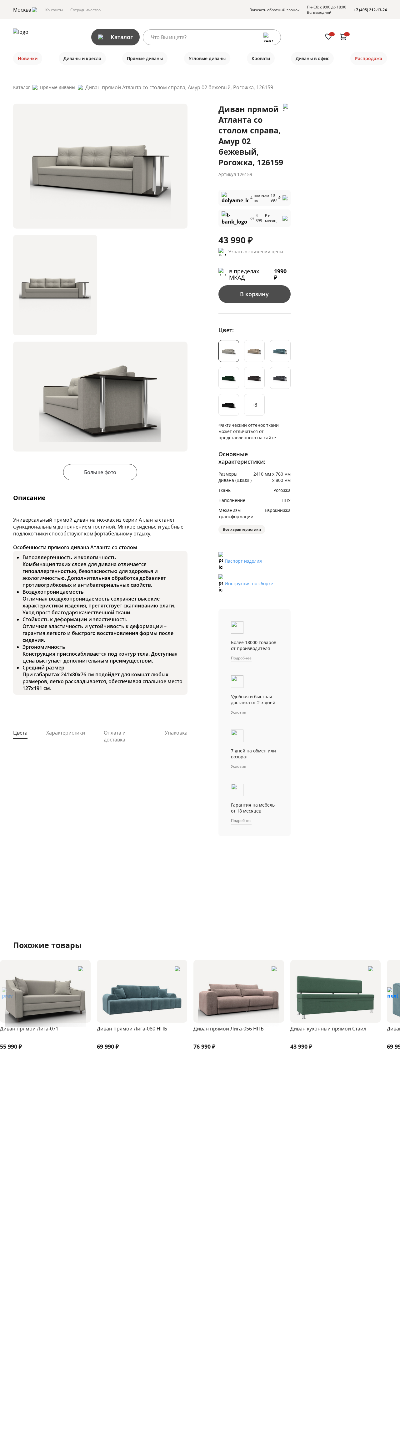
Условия (238, 712)
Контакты (54, 10)
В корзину (254, 294)
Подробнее (241, 658)
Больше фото (100, 472)
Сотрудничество (85, 10)
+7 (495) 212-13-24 (370, 10)
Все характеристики (242, 529)
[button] (392, 995)
